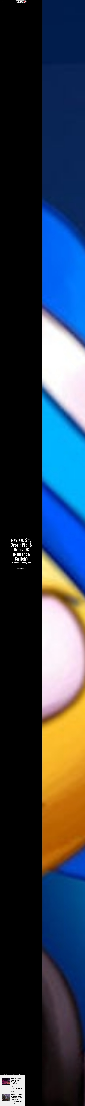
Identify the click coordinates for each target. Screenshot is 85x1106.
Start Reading (20, 568)
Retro (22, 536)
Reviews (27, 536)
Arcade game (16, 536)
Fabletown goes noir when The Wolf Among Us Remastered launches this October (16, 1082)
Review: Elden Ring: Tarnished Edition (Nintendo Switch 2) (16, 1096)
